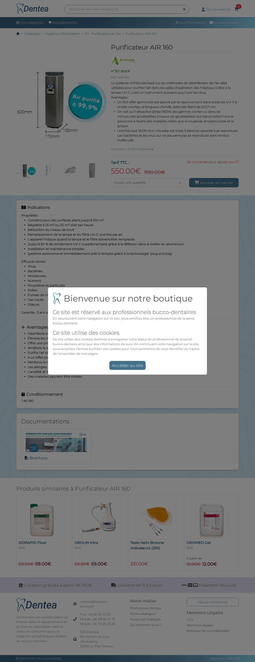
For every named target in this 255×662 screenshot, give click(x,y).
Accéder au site (127, 365)
